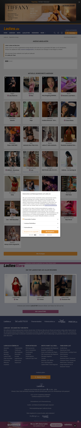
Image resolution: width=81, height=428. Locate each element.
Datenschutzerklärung (51, 205)
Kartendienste (28, 227)
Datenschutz (42, 235)
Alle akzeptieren (50, 231)
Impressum (49, 235)
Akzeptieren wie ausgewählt (31, 231)
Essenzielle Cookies (30, 219)
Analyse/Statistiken (30, 223)
